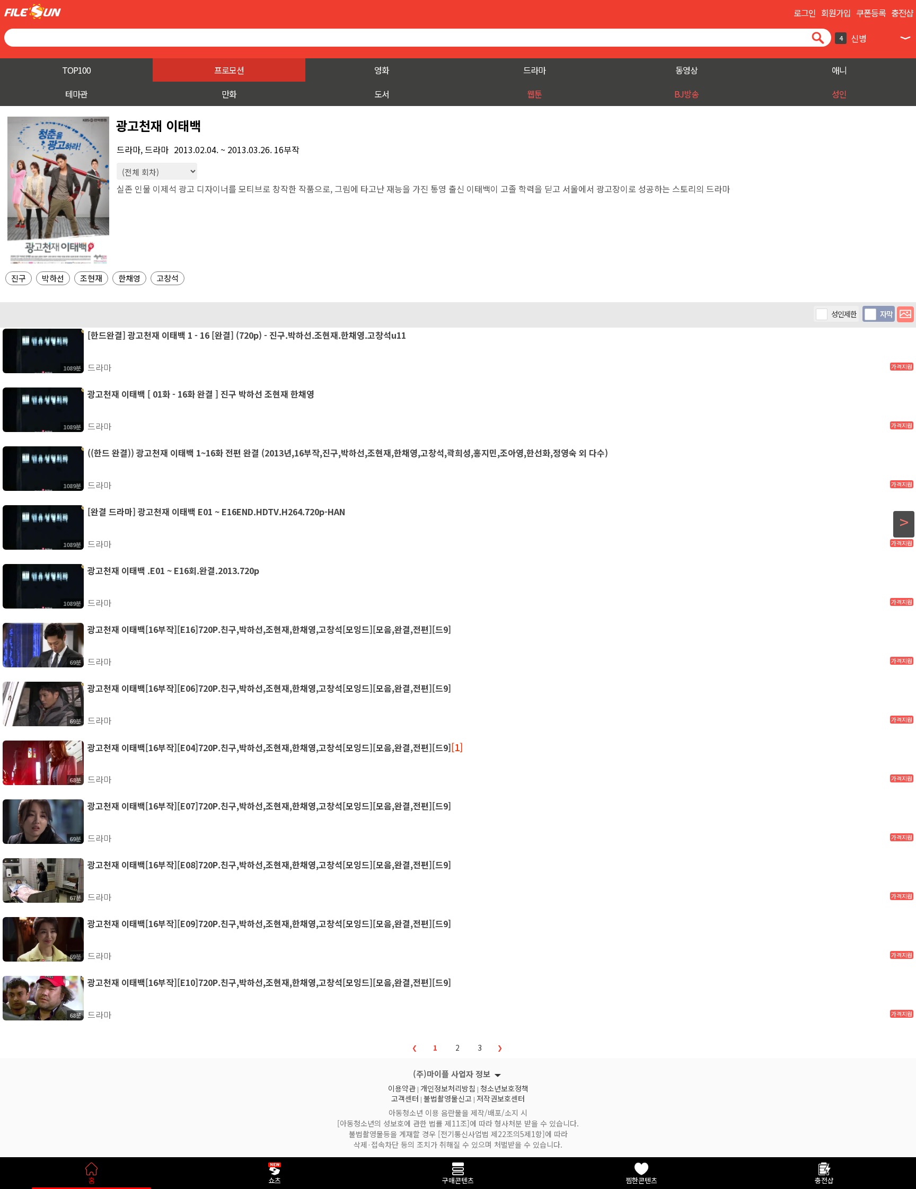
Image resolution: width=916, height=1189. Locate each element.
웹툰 (534, 93)
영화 (381, 70)
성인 (839, 93)
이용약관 (402, 1087)
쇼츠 (274, 1180)
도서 (381, 93)
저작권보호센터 (501, 1097)
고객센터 (405, 1097)
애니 (839, 70)
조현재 (91, 278)
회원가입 (836, 12)
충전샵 (902, 12)
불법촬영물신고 (448, 1097)
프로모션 (229, 70)
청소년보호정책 (504, 1087)
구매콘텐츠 (458, 1180)
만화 (229, 93)
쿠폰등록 (871, 12)
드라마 (534, 70)
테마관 (76, 93)
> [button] (904, 522)
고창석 (167, 278)
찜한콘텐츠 (641, 1180)
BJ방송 (686, 93)
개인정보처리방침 (447, 1087)
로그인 (805, 12)
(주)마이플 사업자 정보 (451, 1073)
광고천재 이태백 (158, 125)
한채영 (129, 278)
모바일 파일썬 (32, 11)
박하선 (53, 278)
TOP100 (76, 70)
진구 (18, 278)
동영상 (686, 70)
